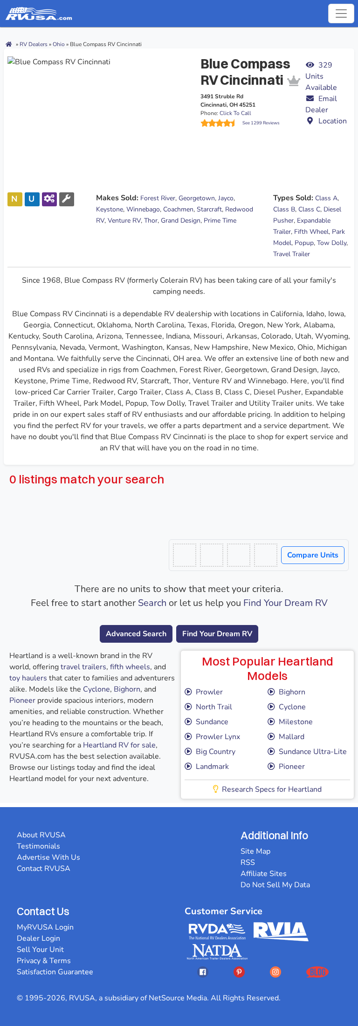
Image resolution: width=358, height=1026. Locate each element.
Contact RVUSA (43, 868)
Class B (284, 209)
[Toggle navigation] (341, 13)
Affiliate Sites (264, 874)
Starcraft (209, 209)
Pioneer (22, 700)
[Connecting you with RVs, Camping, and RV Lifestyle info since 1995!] (39, 13)
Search (152, 603)
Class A (326, 198)
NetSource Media (178, 998)
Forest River (157, 198)
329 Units (321, 76)
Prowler (209, 692)
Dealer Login (38, 938)
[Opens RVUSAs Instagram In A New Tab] (275, 972)
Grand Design (180, 220)
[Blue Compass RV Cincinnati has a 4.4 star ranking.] (221, 123)
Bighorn (127, 689)
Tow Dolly (331, 242)
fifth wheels (130, 667)
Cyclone (96, 689)
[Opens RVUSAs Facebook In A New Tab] (202, 972)
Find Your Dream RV (285, 603)
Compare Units (312, 555)
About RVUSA (41, 835)
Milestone (296, 722)
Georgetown (197, 198)
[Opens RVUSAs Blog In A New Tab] (317, 972)
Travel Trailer (291, 254)
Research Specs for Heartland (272, 789)
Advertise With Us (48, 857)
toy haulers (28, 678)
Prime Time (220, 220)
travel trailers (83, 667)
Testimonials (38, 846)
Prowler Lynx (218, 737)
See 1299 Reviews (261, 123)
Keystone (109, 209)
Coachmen (178, 209)
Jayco (226, 198)
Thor (151, 220)
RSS (248, 862)
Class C (309, 209)
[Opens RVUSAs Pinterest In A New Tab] (239, 972)
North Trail (214, 707)
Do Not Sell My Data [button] (275, 885)
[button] (328, 104)
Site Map (255, 851)
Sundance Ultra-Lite (313, 752)
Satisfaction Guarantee (55, 972)
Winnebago (143, 209)
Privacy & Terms (44, 961)
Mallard (291, 737)
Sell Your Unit (40, 949)
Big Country (215, 752)
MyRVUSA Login (45, 927)
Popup (304, 242)
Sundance (212, 722)
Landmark (212, 766)
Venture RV (124, 220)
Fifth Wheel (311, 231)
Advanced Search (136, 634)
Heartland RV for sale (119, 745)
